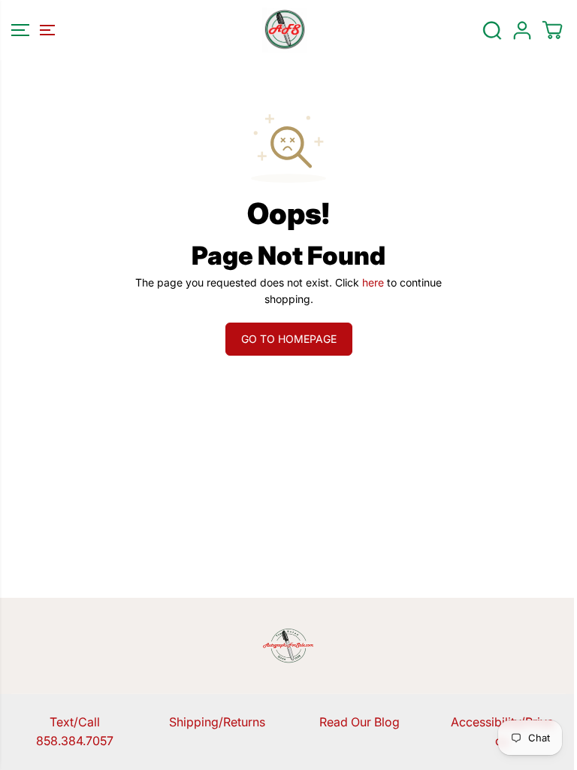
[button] (30, 30)
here (373, 282)
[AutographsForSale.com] (284, 30)
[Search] (492, 30)
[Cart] (552, 30)
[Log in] (522, 30)
